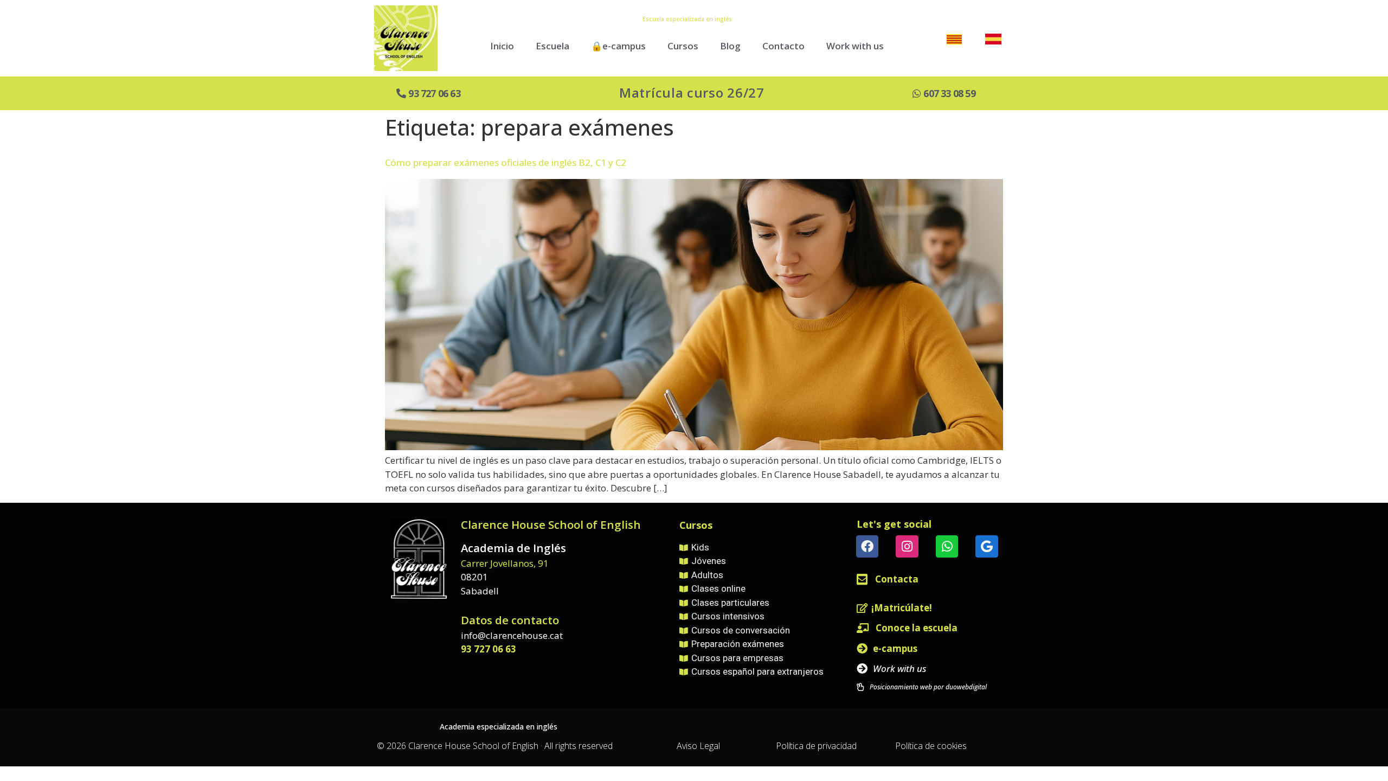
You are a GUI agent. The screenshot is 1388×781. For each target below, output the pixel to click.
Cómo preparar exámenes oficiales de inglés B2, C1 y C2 (505, 162)
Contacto (783, 46)
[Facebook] (867, 546)
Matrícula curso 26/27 (691, 92)
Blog (730, 46)
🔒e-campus (618, 46)
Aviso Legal (698, 746)
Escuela (552, 46)
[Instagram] (907, 546)
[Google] (986, 546)
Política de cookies (931, 746)
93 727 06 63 (488, 649)
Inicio (502, 46)
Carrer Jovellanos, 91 (505, 563)
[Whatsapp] (947, 546)
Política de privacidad (816, 746)
